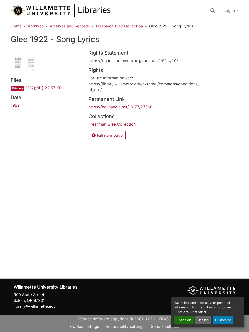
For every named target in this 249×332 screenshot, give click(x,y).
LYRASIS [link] (164, 318)
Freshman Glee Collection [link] (119, 26)
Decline (203, 320)
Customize (223, 320)
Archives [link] (36, 26)
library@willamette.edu (35, 306)
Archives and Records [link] (70, 26)
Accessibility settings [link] (125, 326)
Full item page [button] (109, 135)
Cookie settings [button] (84, 326)
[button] (77, 10)
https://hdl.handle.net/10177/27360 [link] (120, 106)
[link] (47, 88)
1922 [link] (15, 105)
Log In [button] (229, 10)
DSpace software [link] (93, 318)
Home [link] (16, 26)
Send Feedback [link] (165, 326)
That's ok (184, 320)
